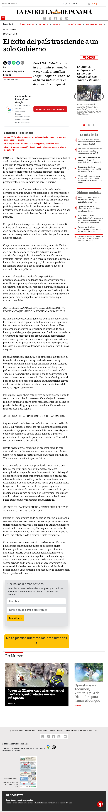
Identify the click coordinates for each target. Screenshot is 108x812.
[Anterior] (75, 96)
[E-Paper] (92, 3)
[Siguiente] (103, 96)
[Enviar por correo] (22, 62)
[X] (50, 18)
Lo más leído (89, 135)
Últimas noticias (89, 193)
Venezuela (57, 24)
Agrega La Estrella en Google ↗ (50, 109)
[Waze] (53, 747)
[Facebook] (56, 18)
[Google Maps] (48, 747)
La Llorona (43, 24)
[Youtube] (66, 18)
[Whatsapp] (14, 62)
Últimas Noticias (27, 24)
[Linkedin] (18, 62)
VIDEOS (89, 57)
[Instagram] (61, 18)
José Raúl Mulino (74, 24)
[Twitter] (5, 62)
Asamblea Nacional (94, 24)
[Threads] (45, 18)
